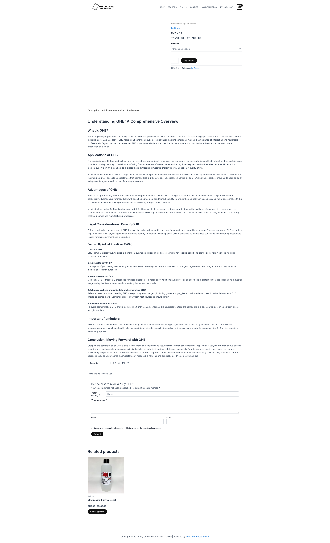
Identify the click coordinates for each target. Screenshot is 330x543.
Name (94, 417)
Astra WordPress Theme (197, 536)
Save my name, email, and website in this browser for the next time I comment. (127, 428)
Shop (182, 7)
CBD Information (209, 7)
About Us (172, 7)
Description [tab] (93, 110)
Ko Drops (182, 23)
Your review (99, 400)
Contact (194, 7)
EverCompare (226, 7)
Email (169, 417)
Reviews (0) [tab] (133, 110)
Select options (97, 511)
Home (162, 7)
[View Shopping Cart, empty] (239, 7)
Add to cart (188, 60)
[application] (186, 7)
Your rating (95, 394)
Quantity (175, 43)
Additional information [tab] (113, 110)
